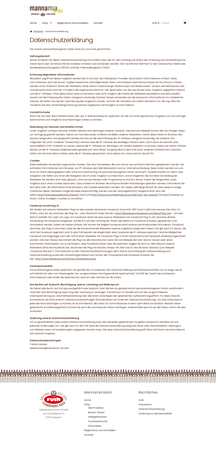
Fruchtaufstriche (97, 421)
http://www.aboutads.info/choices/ (58, 195)
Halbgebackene (97, 416)
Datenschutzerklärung (152, 409)
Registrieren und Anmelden (72, 23)
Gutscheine (94, 426)
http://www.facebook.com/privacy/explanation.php (65, 259)
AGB (141, 400)
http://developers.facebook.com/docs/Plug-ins (142, 213)
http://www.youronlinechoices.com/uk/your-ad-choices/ (125, 195)
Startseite (38, 31)
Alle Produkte (95, 408)
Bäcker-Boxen (96, 412)
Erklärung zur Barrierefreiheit (155, 413)
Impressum (145, 404)
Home (33, 23)
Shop (45, 23)
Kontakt (98, 23)
